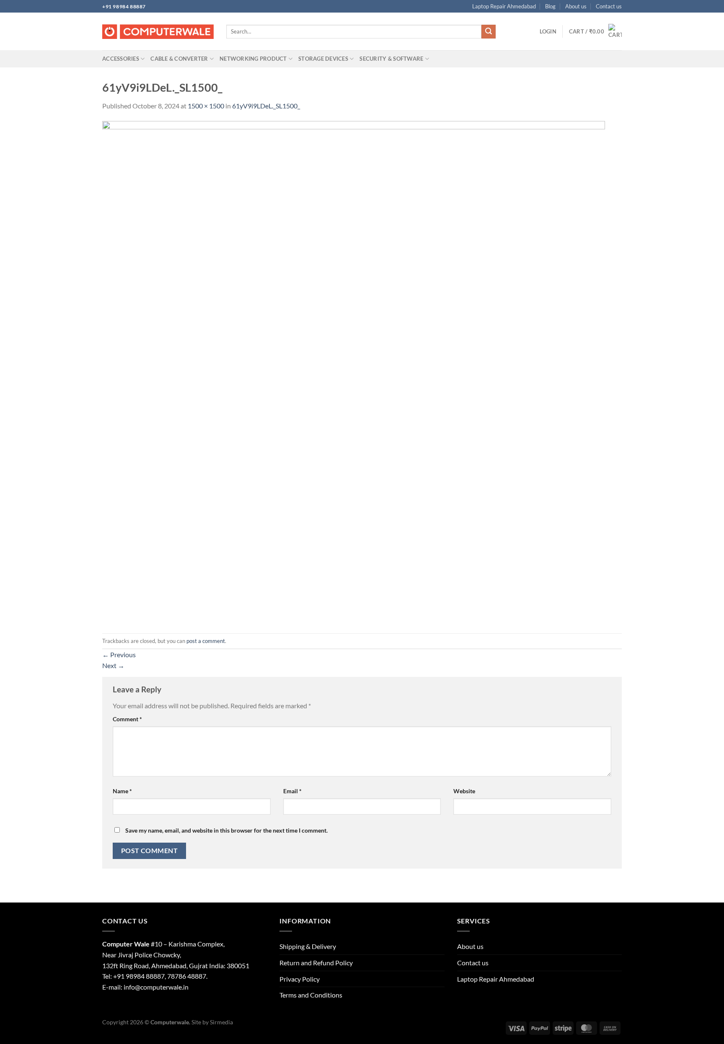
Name (122, 791)
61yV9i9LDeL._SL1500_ (266, 106)
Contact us (609, 6)
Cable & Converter (179, 58)
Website (464, 791)
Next (113, 665)
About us (576, 6)
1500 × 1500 (206, 106)
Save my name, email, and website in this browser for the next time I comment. (226, 830)
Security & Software (391, 58)
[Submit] (488, 32)
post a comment (205, 641)
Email (292, 791)
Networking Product (253, 58)
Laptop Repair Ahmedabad (504, 6)
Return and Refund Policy (316, 963)
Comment (127, 719)
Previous (119, 654)
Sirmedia (221, 1022)
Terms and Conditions (310, 995)
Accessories (120, 58)
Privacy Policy (299, 979)
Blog (550, 6)
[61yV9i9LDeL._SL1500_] (353, 371)
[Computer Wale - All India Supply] (158, 31)
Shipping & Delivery (307, 946)
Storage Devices (323, 58)
